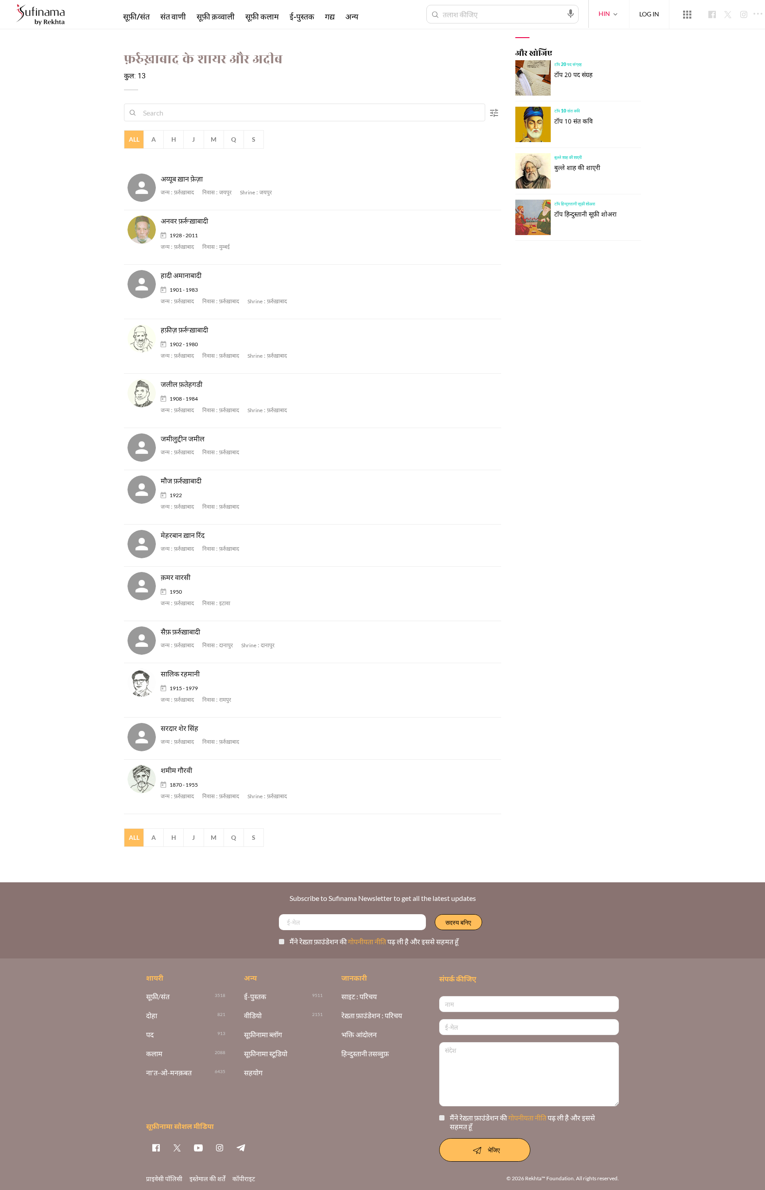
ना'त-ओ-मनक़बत (169, 1073)
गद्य (330, 16)
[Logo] (40, 15)
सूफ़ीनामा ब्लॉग (263, 1035)
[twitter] (177, 1147)
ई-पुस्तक (302, 16)
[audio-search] (570, 13)
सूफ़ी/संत (136, 16)
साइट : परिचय (359, 997)
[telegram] (241, 1147)
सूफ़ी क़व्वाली (216, 16)
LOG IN (649, 14)
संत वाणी (173, 16)
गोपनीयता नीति (367, 941)
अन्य (351, 16)
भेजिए (494, 1150)
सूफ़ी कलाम (262, 16)
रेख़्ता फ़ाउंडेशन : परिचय (371, 1016)
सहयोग (253, 1073)
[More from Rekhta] (687, 14)
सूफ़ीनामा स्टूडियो (265, 1054)
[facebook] (156, 1147)
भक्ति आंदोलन (359, 1035)
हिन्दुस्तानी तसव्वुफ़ (365, 1054)
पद (150, 1035)
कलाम (154, 1054)
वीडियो (253, 1016)
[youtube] (198, 1147)
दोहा (151, 1016)
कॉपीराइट (243, 1178)
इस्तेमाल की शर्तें (207, 1178)
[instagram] (219, 1147)
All (134, 139)
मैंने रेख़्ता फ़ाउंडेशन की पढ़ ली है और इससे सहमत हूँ (374, 941)
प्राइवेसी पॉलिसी (164, 1178)
